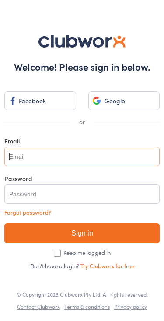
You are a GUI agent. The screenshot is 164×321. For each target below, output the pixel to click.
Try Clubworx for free (107, 266)
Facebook (32, 101)
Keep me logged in (87, 253)
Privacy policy (130, 306)
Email (12, 141)
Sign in (82, 233)
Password (18, 178)
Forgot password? (27, 212)
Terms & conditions (87, 306)
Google (115, 101)
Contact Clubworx (38, 306)
